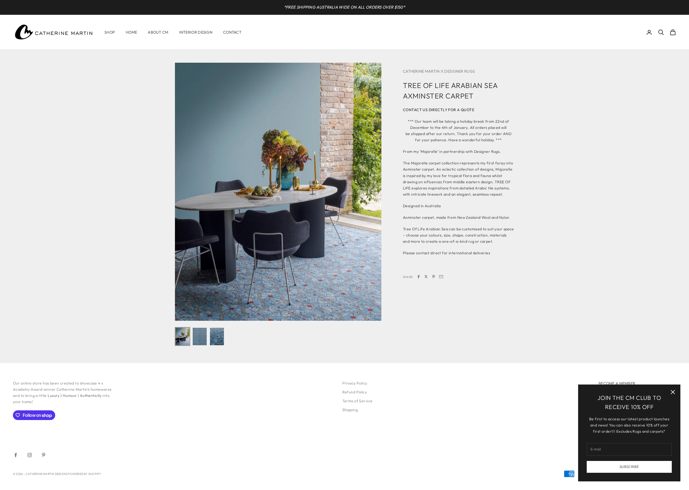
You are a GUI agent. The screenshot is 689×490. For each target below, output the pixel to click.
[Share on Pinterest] (433, 276)
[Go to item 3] (216, 336)
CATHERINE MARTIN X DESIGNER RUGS (439, 71)
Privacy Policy (354, 383)
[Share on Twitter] (426, 276)
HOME (131, 32)
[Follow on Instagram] (29, 455)
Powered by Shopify (84, 474)
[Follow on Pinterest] (43, 455)
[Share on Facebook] (418, 276)
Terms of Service (357, 401)
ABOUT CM (158, 32)
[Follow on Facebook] (15, 455)
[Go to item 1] (182, 336)
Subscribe (629, 466)
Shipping (350, 409)
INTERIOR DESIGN (195, 32)
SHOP (109, 32)
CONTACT (232, 32)
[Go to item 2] (199, 336)
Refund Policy (354, 392)
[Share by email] (441, 276)
